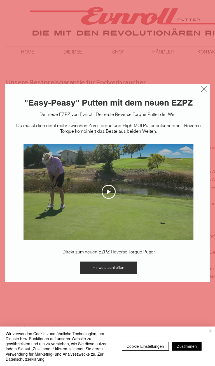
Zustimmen (187, 346)
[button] (204, 89)
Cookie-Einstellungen (145, 346)
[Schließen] (210, 331)
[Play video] (109, 192)
